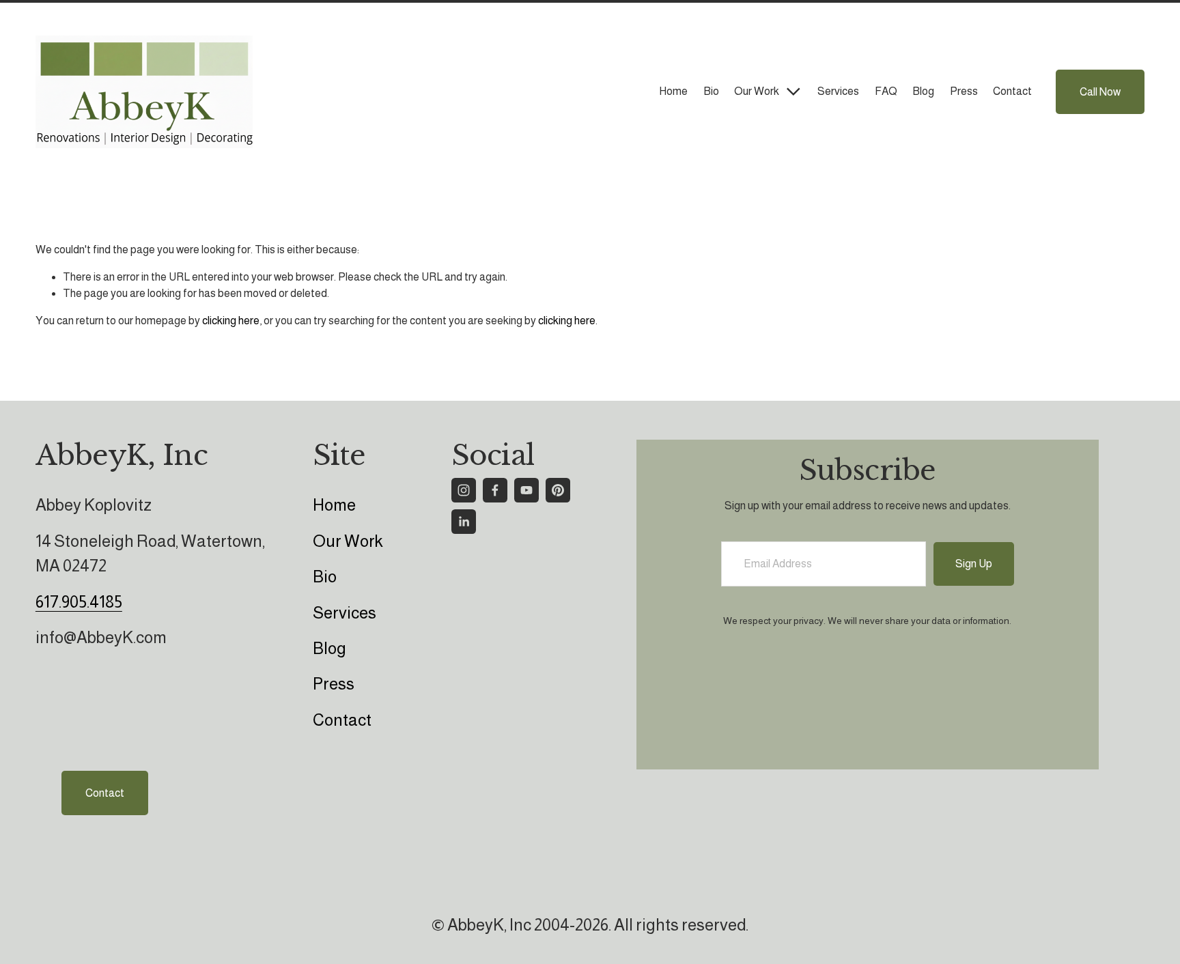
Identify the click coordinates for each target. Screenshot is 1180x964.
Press (964, 91)
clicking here (230, 320)
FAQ (886, 91)
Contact (1012, 91)
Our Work (348, 541)
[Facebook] (495, 490)
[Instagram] (463, 490)
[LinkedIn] (463, 521)
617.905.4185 (79, 602)
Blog (923, 91)
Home (673, 91)
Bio (711, 91)
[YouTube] (526, 490)
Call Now (1100, 92)
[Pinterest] (558, 490)
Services (838, 91)
